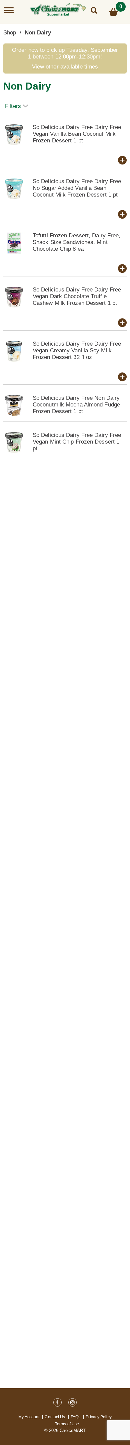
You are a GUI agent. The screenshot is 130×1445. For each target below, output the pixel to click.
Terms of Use (67, 1424)
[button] (122, 160)
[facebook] (57, 1403)
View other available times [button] (65, 67)
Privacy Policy (98, 1417)
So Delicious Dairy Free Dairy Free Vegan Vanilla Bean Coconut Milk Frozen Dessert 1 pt (77, 134)
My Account (28, 1417)
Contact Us (55, 1417)
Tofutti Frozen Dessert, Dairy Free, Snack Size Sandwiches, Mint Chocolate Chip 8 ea (77, 242)
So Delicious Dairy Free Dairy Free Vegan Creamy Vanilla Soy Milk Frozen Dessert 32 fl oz (77, 350)
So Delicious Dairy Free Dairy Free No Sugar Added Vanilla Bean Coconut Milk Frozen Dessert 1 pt (77, 188)
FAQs (75, 1417)
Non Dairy (38, 32)
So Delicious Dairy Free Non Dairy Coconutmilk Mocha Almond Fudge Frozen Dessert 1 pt (76, 404)
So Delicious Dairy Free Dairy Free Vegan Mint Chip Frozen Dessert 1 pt (77, 442)
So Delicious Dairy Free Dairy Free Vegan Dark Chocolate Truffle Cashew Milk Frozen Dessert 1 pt (77, 296)
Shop (9, 32)
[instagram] (72, 1403)
